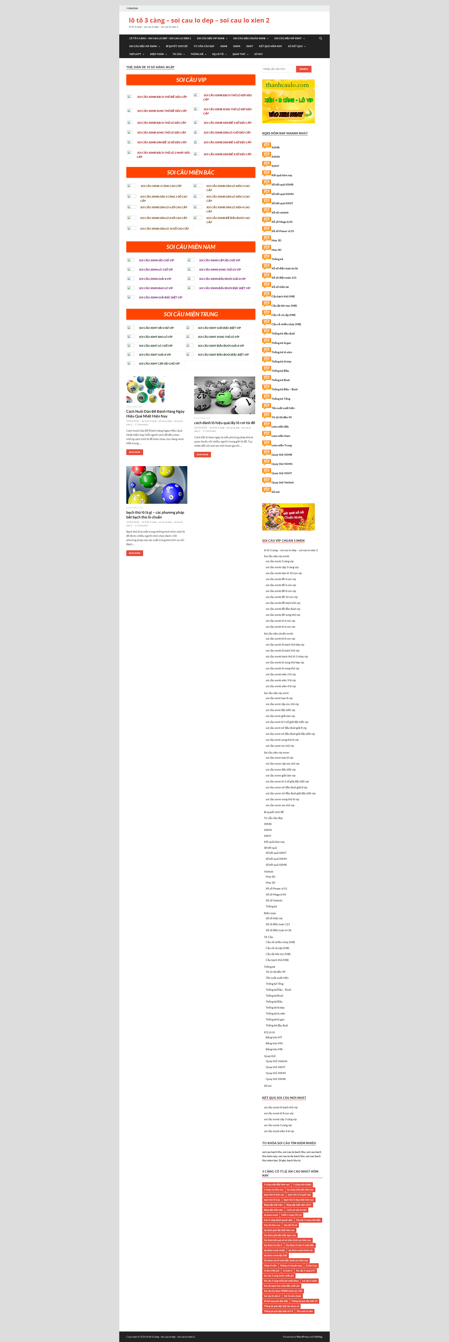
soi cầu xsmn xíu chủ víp (280, 805)
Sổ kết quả (295, 46)
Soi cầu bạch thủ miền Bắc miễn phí (282, 1285)
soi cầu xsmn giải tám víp (281, 775)
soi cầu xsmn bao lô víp (279, 757)
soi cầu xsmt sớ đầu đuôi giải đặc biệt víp (290, 733)
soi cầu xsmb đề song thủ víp (283, 614)
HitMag (318, 1336)
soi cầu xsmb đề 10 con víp (282, 596)
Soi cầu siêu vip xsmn (143, 46)
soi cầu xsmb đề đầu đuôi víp (283, 608)
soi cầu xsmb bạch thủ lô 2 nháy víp (287, 656)
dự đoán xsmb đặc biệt (275, 1255)
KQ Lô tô (218, 54)
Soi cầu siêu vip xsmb (210, 38)
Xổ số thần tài (280, 286)
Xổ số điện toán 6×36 (278, 930)
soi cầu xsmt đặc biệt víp (280, 710)
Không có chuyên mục (291, 1265)
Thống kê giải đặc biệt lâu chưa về (281, 1306)
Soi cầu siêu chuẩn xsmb (249, 38)
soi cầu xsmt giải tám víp (280, 715)
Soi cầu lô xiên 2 (272, 1296)
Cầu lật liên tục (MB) (284, 305)
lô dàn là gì (311, 1265)
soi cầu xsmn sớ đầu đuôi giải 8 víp (286, 787)
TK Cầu (177, 54)
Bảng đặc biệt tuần (273, 1209)
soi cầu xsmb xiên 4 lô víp (281, 686)
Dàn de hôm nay (272, 1225)
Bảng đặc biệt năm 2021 (298, 1204)
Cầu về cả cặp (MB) (284, 314)
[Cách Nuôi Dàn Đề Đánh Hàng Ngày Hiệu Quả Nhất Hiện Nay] (156, 391)
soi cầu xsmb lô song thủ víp (282, 668)
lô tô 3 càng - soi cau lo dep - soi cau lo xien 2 (170, 1336)
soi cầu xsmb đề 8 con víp (281, 590)
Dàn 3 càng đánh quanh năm (278, 1220)
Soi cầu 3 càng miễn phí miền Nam (281, 1280)
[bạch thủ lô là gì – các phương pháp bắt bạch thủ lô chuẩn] (156, 486)
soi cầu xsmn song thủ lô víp (282, 799)
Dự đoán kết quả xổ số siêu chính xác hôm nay (287, 1240)
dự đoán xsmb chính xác (301, 1250)
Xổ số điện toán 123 (284, 277)
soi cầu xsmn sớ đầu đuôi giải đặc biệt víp (291, 793)
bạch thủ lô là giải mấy (299, 1194)
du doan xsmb (271, 1215)
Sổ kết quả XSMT (282, 203)
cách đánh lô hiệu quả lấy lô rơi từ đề (224, 422)
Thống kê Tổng (281, 398)
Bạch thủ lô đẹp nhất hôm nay (299, 1199)
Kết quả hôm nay (270, 46)
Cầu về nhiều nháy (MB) (286, 324)
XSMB (223, 46)
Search (304, 69)
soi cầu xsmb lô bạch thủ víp (282, 650)
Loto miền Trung (282, 445)
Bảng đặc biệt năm (273, 1204)
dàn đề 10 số (290, 1225)
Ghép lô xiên (270, 1265)
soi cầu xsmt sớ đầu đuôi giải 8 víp (286, 727)
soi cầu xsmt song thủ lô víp (282, 739)
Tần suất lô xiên (305, 1311)
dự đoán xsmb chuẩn (274, 1250)
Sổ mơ (258, 54)
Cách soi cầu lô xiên (297, 1209)
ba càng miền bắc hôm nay (300, 1189)
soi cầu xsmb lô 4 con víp (280, 620)
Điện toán (157, 54)
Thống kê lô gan (281, 342)
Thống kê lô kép (281, 361)
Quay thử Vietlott (283, 482)
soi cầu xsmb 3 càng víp (280, 561)
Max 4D (276, 249)
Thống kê (197, 54)
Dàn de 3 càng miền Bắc (308, 1220)
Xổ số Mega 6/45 (282, 221)
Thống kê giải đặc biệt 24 (304, 1301)
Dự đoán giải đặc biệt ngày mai (280, 1235)
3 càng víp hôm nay (273, 1189)
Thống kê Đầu (280, 370)
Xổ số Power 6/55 (283, 231)
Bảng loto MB (274, 1049)
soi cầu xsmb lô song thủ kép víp (285, 662)
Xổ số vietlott (280, 212)
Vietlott (135, 54)
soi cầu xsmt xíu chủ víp (280, 745)
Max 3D (276, 240)
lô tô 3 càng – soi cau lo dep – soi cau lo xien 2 (199, 20)
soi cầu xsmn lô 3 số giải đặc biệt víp (287, 781)
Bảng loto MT (274, 1037)
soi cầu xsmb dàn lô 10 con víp (284, 573)
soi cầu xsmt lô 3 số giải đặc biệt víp (287, 721)
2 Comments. (142, 424)
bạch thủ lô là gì (272, 1199)
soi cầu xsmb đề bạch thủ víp (283, 602)
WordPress (303, 1336)
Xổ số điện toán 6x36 (285, 268)
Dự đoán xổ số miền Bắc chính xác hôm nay (286, 1260)
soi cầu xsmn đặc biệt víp (281, 769)
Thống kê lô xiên (282, 352)
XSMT (249, 46)
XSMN (236, 46)
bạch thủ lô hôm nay (274, 1194)
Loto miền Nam (281, 435)
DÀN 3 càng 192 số (291, 1215)
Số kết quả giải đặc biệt (276, 1301)
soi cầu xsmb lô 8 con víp (280, 638)
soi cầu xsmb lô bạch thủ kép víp (285, 644)
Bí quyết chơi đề (177, 46)
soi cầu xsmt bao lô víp (279, 698)
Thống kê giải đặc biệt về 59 (278, 1311)
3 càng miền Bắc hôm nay (277, 1184)
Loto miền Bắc (280, 426)
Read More (133, 451)
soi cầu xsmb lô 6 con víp (280, 626)
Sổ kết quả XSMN (283, 194)
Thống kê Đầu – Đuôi (285, 389)
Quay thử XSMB (282, 454)
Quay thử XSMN (282, 463)
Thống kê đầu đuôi (283, 333)
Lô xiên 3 (287, 1270)
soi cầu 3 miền (309, 1280)
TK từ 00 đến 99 (282, 417)
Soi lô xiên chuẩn (292, 1296)
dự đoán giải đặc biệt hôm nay (279, 1230)
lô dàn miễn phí (271, 1270)
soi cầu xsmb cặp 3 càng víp (282, 567)
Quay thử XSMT (282, 473)
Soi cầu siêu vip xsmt (288, 38)
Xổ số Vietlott (274, 900)
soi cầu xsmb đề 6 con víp (281, 585)
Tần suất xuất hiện (283, 408)
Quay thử (239, 54)
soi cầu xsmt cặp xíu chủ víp (282, 704)
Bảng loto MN (274, 1043)
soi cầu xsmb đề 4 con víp (281, 579)
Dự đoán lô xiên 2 (273, 1245)
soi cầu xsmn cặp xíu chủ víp (282, 763)
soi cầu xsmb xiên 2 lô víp (281, 674)
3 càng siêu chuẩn (302, 1184)
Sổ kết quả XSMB (282, 184)
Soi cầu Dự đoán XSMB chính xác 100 (283, 1290)
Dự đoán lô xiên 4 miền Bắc (300, 1245)
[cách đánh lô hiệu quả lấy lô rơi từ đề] (224, 397)
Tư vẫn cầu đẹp (204, 46)
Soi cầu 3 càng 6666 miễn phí (279, 1275)
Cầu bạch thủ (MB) (283, 296)
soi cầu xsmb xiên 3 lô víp (281, 680)
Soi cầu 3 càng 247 (305, 1270)
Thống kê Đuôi (281, 380)
